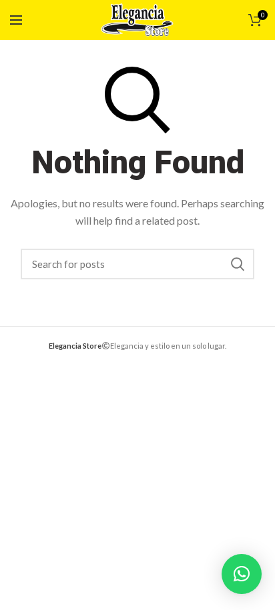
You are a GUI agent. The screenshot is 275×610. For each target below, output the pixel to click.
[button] (242, 574)
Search (237, 264)
